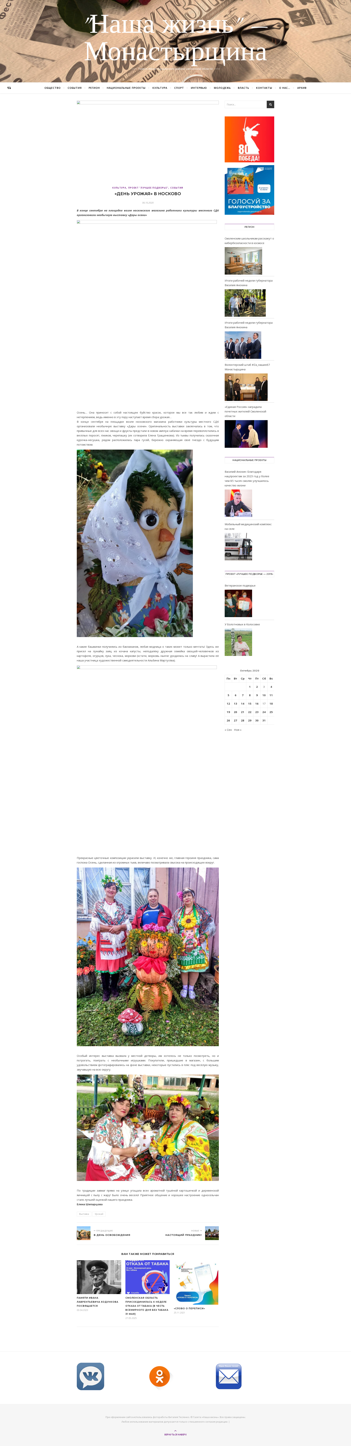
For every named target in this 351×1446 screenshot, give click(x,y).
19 (228, 712)
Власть (243, 88)
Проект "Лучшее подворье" (148, 187)
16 (256, 703)
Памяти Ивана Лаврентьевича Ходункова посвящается (97, 1301)
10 (264, 695)
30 (256, 720)
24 (264, 712)
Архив (302, 88)
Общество (52, 88)
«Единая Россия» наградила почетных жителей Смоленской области (245, 411)
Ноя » (237, 730)
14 (242, 703)
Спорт (179, 88)
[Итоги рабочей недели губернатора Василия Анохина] (245, 303)
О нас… (284, 88)
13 (235, 703)
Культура (159, 88)
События (75, 88)
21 (242, 712)
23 (256, 712)
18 (271, 703)
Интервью (199, 88)
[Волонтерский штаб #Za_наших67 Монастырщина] (246, 387)
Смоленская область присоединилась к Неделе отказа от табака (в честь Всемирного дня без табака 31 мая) (146, 1305)
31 (264, 720)
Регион (94, 88)
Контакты (264, 88)
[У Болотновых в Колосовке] (238, 642)
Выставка (84, 1214)
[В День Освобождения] (83, 1233)
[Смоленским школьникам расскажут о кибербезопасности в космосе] (243, 261)
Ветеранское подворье (240, 585)
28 (242, 720)
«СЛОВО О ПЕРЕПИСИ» (189, 1308)
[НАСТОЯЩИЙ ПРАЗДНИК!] (212, 1233)
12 (228, 703)
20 (235, 712)
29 (249, 720)
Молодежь (222, 88)
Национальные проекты (126, 88)
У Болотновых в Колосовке (242, 624)
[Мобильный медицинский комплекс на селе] (238, 547)
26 (228, 720)
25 (271, 712)
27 (235, 720)
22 (249, 712)
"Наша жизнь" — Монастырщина (175, 39)
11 (271, 695)
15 (249, 703)
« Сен (228, 730)
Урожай (99, 1214)
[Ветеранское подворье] (238, 604)
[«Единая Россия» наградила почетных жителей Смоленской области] (246, 434)
